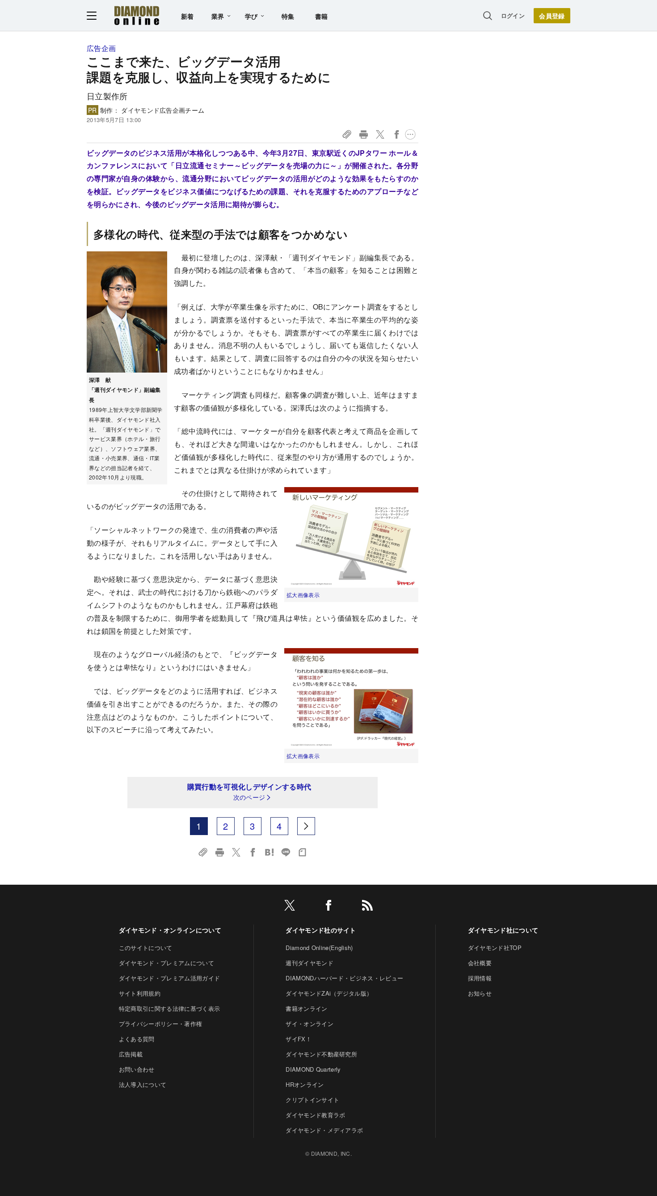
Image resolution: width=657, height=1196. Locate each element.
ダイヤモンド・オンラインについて (170, 929)
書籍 (321, 16)
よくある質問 (137, 1039)
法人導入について (143, 1084)
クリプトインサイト (312, 1099)
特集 (288, 16)
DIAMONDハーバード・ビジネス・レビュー (344, 978)
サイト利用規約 (139, 993)
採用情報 (480, 978)
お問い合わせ (137, 1069)
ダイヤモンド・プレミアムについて (166, 962)
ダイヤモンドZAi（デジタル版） (329, 993)
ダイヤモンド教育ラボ (315, 1115)
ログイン (513, 15)
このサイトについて (146, 947)
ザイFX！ (299, 1039)
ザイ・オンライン (309, 1023)
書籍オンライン (306, 1008)
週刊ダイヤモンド (309, 962)
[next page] (306, 826)
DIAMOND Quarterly (313, 1069)
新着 (187, 16)
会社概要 (480, 962)
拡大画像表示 (303, 594)
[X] (290, 907)
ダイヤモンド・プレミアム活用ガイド (169, 978)
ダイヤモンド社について (503, 929)
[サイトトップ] (136, 15)
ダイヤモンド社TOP (495, 947)
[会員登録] (552, 15)
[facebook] (328, 907)
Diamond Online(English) (319, 947)
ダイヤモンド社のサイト (321, 929)
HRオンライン (305, 1084)
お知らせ (480, 993)
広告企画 (101, 48)
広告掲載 (131, 1054)
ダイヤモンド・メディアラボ (324, 1130)
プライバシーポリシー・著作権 (160, 1023)
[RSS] (367, 907)
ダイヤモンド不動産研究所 (321, 1054)
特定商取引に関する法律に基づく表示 (169, 1008)
